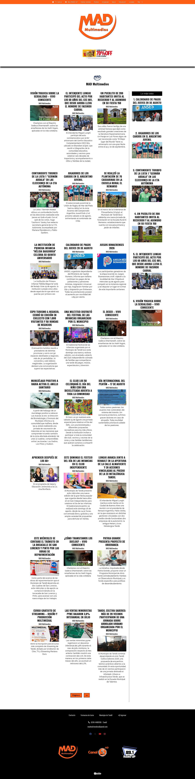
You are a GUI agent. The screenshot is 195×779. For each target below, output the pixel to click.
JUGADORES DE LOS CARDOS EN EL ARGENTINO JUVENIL (78, 176)
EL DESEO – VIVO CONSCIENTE (112, 313)
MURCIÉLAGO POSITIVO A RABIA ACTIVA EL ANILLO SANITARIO (44, 384)
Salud (114, 2)
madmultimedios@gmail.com (97, 726)
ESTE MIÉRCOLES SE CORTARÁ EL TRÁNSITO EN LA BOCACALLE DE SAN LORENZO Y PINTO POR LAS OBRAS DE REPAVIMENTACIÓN (44, 546)
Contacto (72, 715)
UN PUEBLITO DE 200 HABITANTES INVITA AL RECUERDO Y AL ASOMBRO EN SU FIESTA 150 (112, 98)
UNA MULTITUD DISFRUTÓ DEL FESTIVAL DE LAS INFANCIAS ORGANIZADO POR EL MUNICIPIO (78, 316)
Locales (131, 2)
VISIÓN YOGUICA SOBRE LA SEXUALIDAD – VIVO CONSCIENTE (44, 96)
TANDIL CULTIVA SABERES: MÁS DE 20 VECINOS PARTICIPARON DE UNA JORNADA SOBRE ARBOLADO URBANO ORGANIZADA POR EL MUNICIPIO (112, 620)
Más (139, 2)
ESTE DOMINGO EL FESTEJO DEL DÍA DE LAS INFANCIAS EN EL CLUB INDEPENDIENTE (78, 462)
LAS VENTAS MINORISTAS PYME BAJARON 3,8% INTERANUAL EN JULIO (78, 614)
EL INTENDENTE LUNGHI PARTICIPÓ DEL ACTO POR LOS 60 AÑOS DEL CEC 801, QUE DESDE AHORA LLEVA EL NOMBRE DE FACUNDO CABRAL (78, 101)
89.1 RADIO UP (72, 2)
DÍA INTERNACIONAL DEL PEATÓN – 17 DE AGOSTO (112, 382)
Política (96, 2)
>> (87, 695)
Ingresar (123, 715)
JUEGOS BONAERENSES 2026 (112, 246)
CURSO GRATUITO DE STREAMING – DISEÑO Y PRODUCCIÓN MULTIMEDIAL (44, 615)
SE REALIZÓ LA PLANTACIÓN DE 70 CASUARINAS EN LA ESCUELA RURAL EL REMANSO (112, 179)
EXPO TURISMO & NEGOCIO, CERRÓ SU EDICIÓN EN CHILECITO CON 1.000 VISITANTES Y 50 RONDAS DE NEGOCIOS (44, 318)
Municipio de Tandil (105, 715)
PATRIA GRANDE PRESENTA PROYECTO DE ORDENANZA (112, 541)
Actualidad (105, 2)
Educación (122, 2)
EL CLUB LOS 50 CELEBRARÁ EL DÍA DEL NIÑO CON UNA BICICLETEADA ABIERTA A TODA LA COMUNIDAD (78, 387)
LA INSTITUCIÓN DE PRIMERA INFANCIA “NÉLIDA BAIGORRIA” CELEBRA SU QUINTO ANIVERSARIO (44, 251)
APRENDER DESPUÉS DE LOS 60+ (44, 459)
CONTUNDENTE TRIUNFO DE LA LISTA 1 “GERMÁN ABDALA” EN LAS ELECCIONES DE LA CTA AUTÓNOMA (44, 179)
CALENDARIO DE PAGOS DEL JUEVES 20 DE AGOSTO (78, 246)
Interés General (86, 2)
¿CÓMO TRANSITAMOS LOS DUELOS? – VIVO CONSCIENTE (78, 541)
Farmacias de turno (87, 715)
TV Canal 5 (58, 2)
